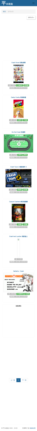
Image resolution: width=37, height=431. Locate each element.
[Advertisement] (18, 39)
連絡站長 (33, 428)
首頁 (4, 11)
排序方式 (30, 17)
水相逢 (7, 3)
